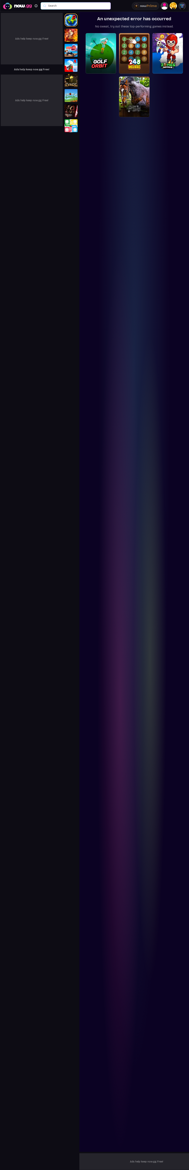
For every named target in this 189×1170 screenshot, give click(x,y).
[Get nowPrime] (145, 6)
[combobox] (77, 6)
